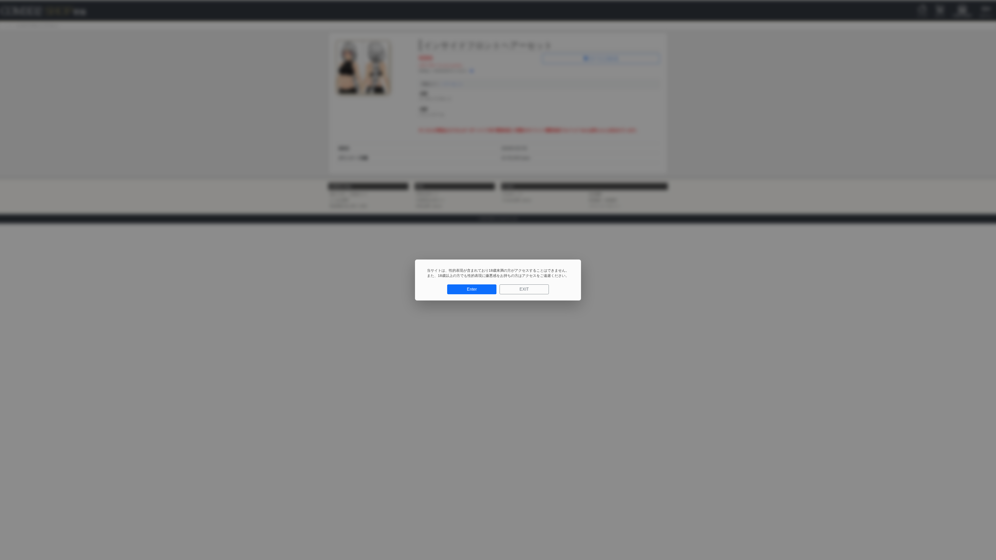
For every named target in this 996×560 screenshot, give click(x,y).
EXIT (524, 289)
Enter (472, 289)
